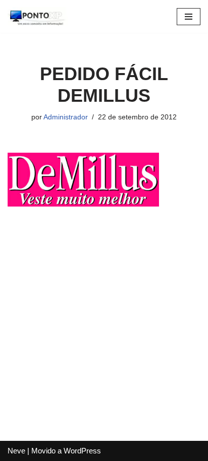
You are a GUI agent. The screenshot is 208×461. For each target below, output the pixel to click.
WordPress (82, 450)
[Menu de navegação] (188, 16)
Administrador (65, 117)
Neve (16, 450)
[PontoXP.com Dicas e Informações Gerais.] (38, 16)
